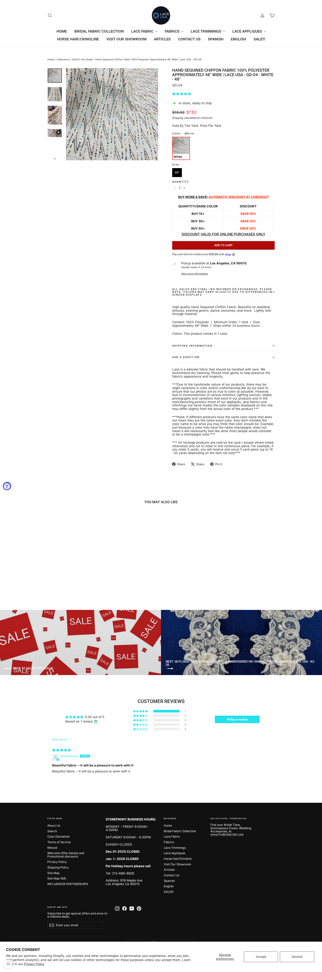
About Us (53, 825)
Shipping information (192, 345)
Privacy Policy (34, 964)
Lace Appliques (247, 31)
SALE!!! (259, 39)
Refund (52, 847)
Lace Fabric (142, 31)
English (238, 39)
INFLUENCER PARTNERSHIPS (67, 884)
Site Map (53, 873)
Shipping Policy (58, 867)
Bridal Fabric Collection (99, 31)
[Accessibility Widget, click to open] (7, 486)
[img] (61, 750)
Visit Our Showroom (126, 39)
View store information (194, 273)
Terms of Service (59, 842)
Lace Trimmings (206, 31)
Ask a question (186, 357)
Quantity (180, 181)
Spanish (215, 39)
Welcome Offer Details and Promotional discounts (65, 854)
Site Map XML (57, 878)
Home (61, 31)
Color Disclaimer (58, 836)
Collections (63, 59)
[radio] (181, 148)
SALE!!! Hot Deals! (82, 59)
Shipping (177, 117)
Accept (261, 957)
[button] (181, 94)
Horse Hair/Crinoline (78, 39)
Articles (162, 39)
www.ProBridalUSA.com (227, 834)
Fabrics (172, 31)
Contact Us (189, 39)
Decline (297, 957)
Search (52, 831)
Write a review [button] (237, 719)
